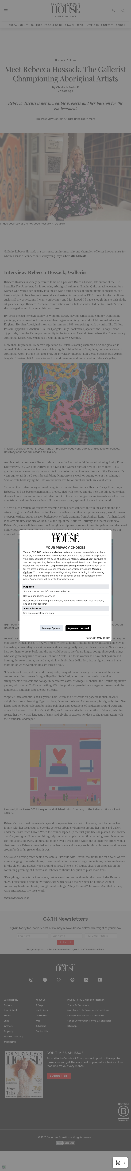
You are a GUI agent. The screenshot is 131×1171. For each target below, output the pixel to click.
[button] (120, 1162)
